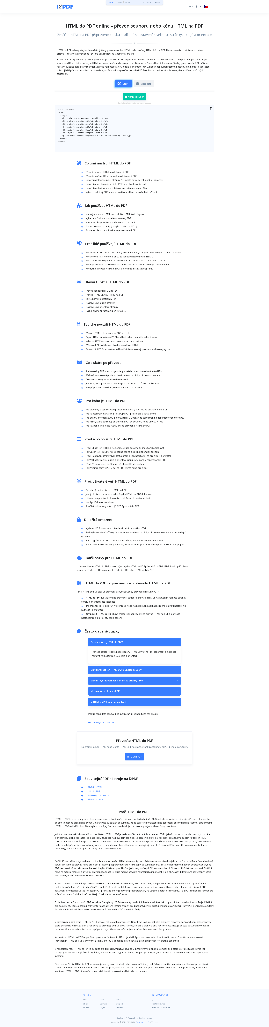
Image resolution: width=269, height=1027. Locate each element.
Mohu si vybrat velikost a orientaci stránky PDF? (134, 680)
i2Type (102, 1007)
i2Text (85, 1004)
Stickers (119, 1007)
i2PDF (111, 2)
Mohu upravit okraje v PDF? (134, 691)
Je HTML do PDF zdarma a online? (134, 702)
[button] (195, 6)
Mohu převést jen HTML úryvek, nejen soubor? (134, 669)
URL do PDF (94, 791)
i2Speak (86, 1007)
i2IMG (119, 2)
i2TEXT (136, 2)
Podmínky (132, 1018)
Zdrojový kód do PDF (98, 795)
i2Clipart (119, 1004)
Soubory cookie (145, 1018)
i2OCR (127, 2)
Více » (157, 2)
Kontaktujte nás (158, 1004)
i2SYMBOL (147, 2)
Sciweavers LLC (142, 1022)
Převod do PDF (95, 799)
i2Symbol (103, 1004)
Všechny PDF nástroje (161, 1007)
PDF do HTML (95, 787)
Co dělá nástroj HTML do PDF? (134, 642)
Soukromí (121, 1018)
